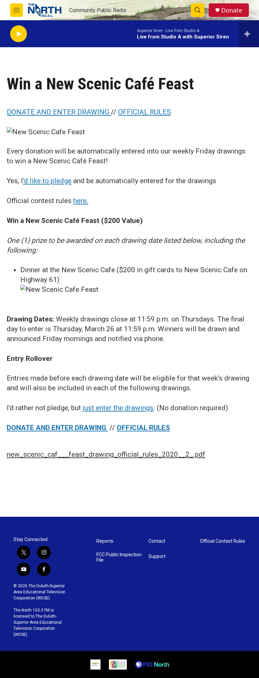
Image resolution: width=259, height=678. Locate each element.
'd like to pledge (47, 181)
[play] (18, 34)
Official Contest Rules (222, 541)
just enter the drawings (118, 408)
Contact (156, 541)
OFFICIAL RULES (144, 112)
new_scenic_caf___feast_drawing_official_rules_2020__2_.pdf (106, 454)
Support (157, 556)
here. (80, 201)
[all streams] (249, 33)
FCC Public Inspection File (119, 557)
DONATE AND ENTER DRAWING (59, 112)
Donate (231, 10)
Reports (104, 541)
